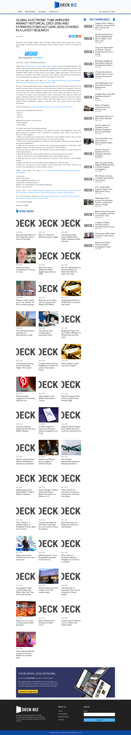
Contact (61, 719)
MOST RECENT (30, 12)
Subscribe (99, 720)
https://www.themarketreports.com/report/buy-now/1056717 (52, 107)
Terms (60, 711)
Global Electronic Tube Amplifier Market (38, 66)
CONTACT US (54, 12)
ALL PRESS (42, 12)
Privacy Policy (62, 714)
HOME (20, 12)
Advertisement (63, 717)
